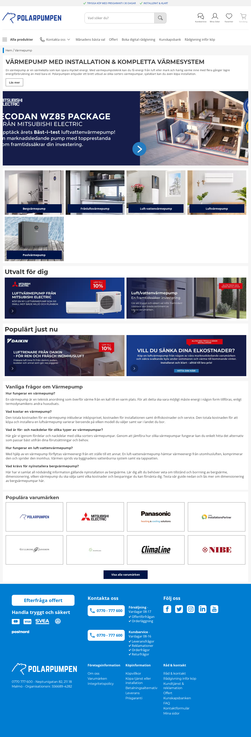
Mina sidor (171, 713)
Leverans (133, 693)
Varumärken (97, 678)
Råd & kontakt (174, 673)
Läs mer (14, 82)
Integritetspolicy (101, 684)
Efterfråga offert (43, 600)
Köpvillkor (133, 673)
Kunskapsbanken (177, 698)
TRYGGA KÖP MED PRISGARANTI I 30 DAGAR (111, 3)
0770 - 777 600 (109, 610)
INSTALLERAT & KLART (156, 3)
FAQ (166, 703)
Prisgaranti (134, 698)
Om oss (93, 673)
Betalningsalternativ (141, 688)
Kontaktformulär (176, 708)
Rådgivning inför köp (179, 678)
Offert (167, 693)
